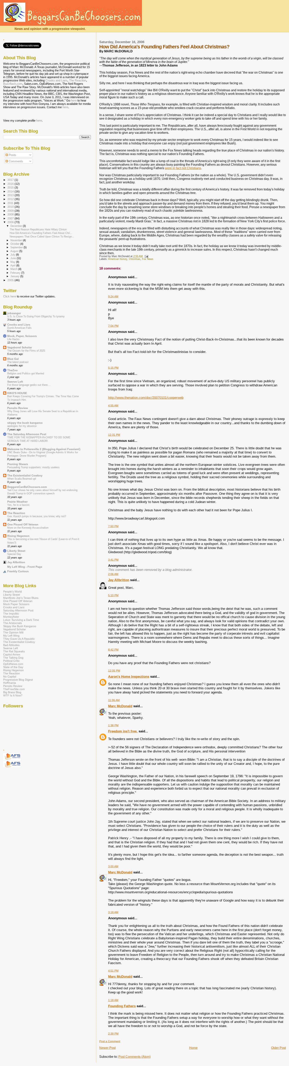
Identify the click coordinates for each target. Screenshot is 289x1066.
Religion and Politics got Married (25, 373)
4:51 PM (113, 970)
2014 (11, 191)
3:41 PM (113, 559)
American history (117, 259)
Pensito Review (17, 408)
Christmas (134, 259)
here (74, 100)
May (13, 261)
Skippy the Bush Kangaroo (19, 626)
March (14, 269)
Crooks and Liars (56, 80)
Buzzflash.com (12, 83)
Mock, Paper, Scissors (22, 336)
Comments (15, 161)
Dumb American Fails (19, 327)
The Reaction (77, 80)
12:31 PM (114, 434)
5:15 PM (113, 367)
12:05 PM (114, 670)
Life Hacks (13, 339)
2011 (10, 203)
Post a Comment (109, 1041)
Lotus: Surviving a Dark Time (21, 619)
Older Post (278, 1047)
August (14, 251)
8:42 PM (113, 649)
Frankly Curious (18, 571)
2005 (11, 280)
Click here (9, 296)
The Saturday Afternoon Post (26, 434)
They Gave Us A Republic (19, 638)
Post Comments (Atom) (134, 1056)
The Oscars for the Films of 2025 (26, 350)
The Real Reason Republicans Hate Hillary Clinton (38, 229)
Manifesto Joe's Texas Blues (20, 597)
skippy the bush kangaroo (25, 422)
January (15, 276)
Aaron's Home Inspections (128, 676)
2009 (11, 210)
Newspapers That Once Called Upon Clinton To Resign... (42, 236)
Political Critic (11, 660)
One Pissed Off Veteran (22, 524)
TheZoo (12, 370)
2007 (11, 218)
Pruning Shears (17, 464)
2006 (11, 222)
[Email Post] (146, 256)
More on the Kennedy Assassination (27, 527)
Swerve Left (15, 381)
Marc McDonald (120, 706)
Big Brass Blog (12, 692)
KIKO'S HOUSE (17, 393)
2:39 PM (113, 1033)
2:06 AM (113, 574)
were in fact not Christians (183, 168)
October (15, 243)
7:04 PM (113, 325)
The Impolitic (11, 613)
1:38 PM (113, 725)
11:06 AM (114, 700)
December (16, 225)
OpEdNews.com (13, 663)
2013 (11, 195)
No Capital (9, 676)
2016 (11, 183)
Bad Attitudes (11, 645)
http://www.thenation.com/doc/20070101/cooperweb (145, 398)
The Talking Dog (13, 657)
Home (193, 1047)
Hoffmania (9, 682)
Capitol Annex (11, 654)
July (13, 254)
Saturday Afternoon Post (18, 610)
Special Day (14, 554)
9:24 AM (113, 296)
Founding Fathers (122, 1006)
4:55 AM (113, 405)
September (17, 247)
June (13, 258)
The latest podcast (18, 362)
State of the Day (13, 667)
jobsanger (14, 313)
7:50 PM (113, 526)
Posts (12, 155)
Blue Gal (13, 358)
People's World (12, 591)
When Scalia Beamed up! (21, 478)
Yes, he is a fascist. (18, 504)
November (16, 240)
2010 (11, 206)
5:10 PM (113, 595)
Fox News (147, 259)
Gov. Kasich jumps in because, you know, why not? (36, 516)
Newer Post (107, 1047)
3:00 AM (113, 866)
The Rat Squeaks (14, 651)
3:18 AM (113, 912)
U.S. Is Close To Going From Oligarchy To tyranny (36, 316)
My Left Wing (11, 635)
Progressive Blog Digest (18, 679)
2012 (11, 199)
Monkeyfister (11, 616)
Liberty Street (16, 550)
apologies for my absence (22, 426)
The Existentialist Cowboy (24, 475)
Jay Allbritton (118, 580)
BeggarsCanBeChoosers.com (27, 486)
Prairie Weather (17, 501)
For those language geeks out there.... (29, 384)
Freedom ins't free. (123, 731)
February (15, 272)
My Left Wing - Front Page (24, 566)
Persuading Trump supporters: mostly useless (33, 467)
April (13, 265)
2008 (11, 214)
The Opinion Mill (13, 632)
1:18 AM (113, 1000)
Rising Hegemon (18, 535)
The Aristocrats (12, 623)
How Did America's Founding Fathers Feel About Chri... (41, 233)
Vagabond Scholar (19, 347)
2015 (11, 187)
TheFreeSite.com (14, 689)
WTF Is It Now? (12, 695)
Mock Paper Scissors (16, 604)
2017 (11, 179)
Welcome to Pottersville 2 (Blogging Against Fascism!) (43, 449)
